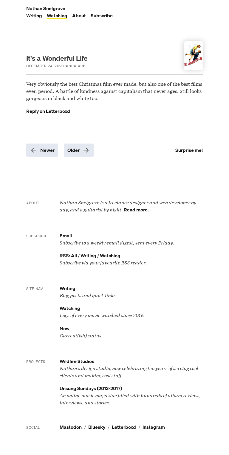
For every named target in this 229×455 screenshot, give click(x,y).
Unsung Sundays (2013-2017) (91, 388)
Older (73, 150)
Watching (57, 15)
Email (66, 235)
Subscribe (102, 15)
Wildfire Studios (77, 361)
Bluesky (96, 427)
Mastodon (71, 427)
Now (64, 328)
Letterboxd (124, 427)
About (79, 15)
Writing (34, 15)
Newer (47, 150)
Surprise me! (189, 150)
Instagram (154, 427)
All (74, 255)
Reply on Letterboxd (48, 111)
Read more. (136, 209)
